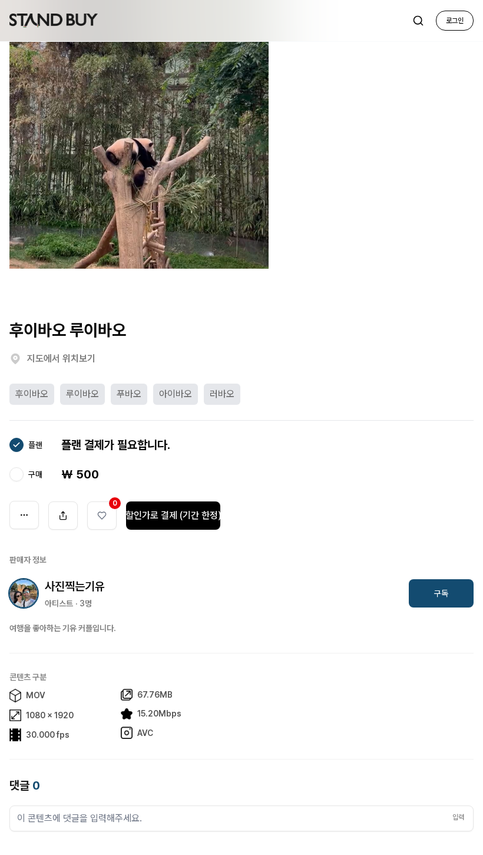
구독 (441, 593)
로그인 (455, 20)
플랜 (35, 445)
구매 (35, 474)
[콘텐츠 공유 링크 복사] (63, 515)
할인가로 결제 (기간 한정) (173, 515)
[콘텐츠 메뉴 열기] (24, 515)
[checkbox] (16, 445)
